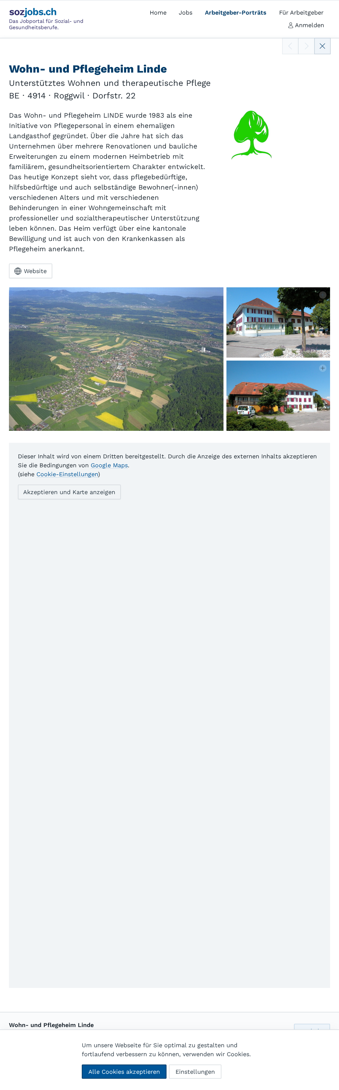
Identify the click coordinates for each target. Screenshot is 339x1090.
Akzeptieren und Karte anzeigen (69, 491)
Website (35, 270)
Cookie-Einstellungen (67, 474)
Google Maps (109, 465)
